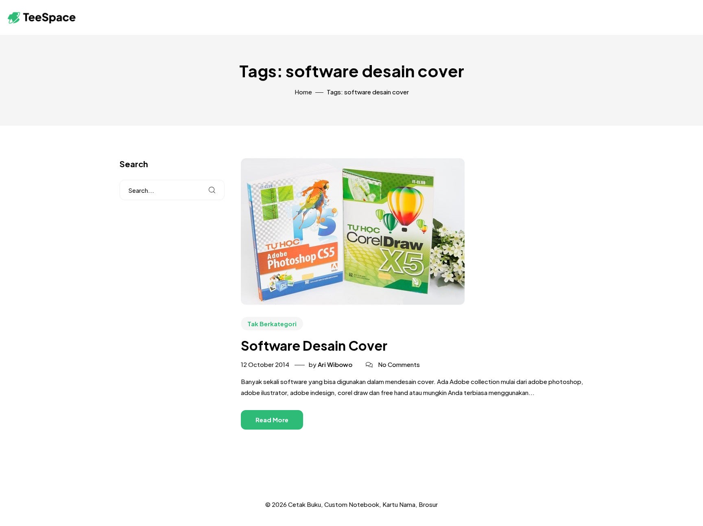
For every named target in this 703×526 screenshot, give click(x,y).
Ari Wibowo (335, 364)
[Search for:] (172, 190)
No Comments (399, 364)
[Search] (212, 190)
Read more (271, 419)
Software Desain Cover (314, 345)
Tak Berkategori (272, 323)
